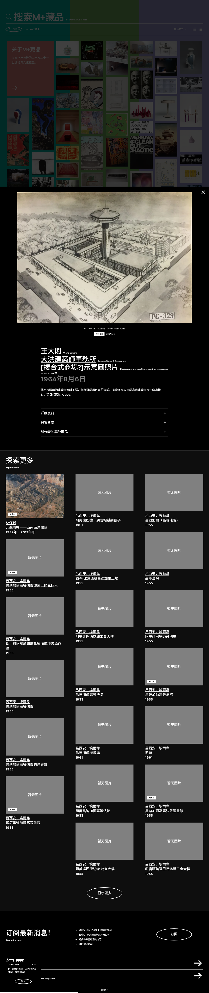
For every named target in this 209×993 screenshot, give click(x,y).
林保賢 (11, 523)
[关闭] (203, 192)
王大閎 (51, 351)
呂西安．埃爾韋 (18, 581)
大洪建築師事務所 (68, 359)
